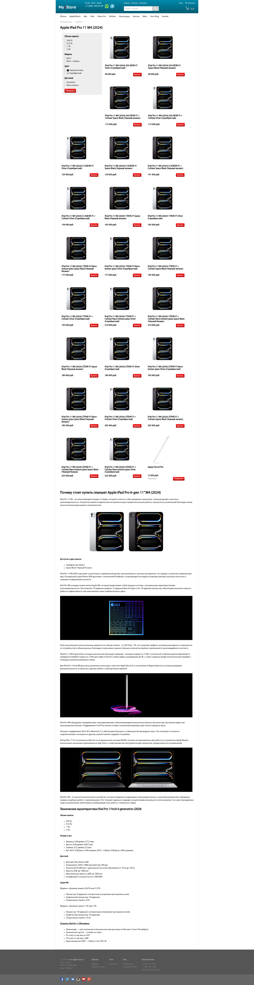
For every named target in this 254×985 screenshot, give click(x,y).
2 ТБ (68, 49)
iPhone (63, 16)
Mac (85, 16)
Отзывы (134, 3)
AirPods (112, 16)
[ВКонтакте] (73, 980)
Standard (70, 82)
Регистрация (190, 3)
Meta (145, 16)
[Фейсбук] (62, 980)
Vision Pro (101, 16)
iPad (92, 16)
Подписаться (128, 964)
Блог (125, 960)
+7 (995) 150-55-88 (149, 967)
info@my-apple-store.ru (151, 970)
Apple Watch (75, 16)
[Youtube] (84, 980)
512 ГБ (69, 43)
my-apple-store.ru (77, 960)
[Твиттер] (68, 980)
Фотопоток (113, 964)
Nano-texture (72, 85)
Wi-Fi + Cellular (73, 61)
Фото (111, 960)
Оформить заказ (98, 967)
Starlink (165, 16)
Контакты (143, 3)
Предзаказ (178, 479)
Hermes (136, 16)
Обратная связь (148, 960)
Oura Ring (154, 16)
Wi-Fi (68, 58)
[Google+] (89, 980)
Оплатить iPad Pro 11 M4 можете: (75, 924)
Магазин (95, 960)
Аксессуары (124, 16)
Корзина (95, 964)
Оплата (127, 3)
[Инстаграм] (78, 980)
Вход (181, 3)
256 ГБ (69, 41)
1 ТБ (68, 46)
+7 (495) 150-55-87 (149, 964)
